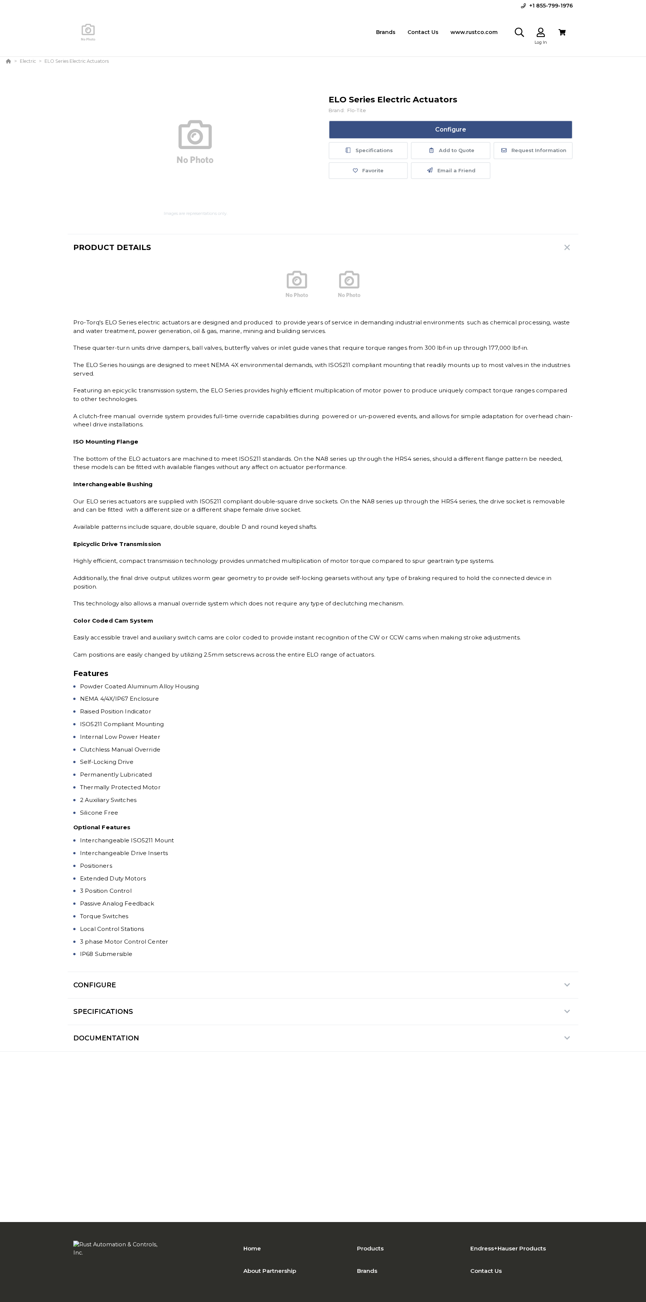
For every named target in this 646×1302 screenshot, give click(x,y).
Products (370, 1248)
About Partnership (269, 1270)
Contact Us (486, 1270)
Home (252, 1248)
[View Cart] (562, 32)
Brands (367, 1270)
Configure (450, 129)
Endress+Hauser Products (508, 1248)
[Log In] (540, 32)
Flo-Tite (356, 110)
